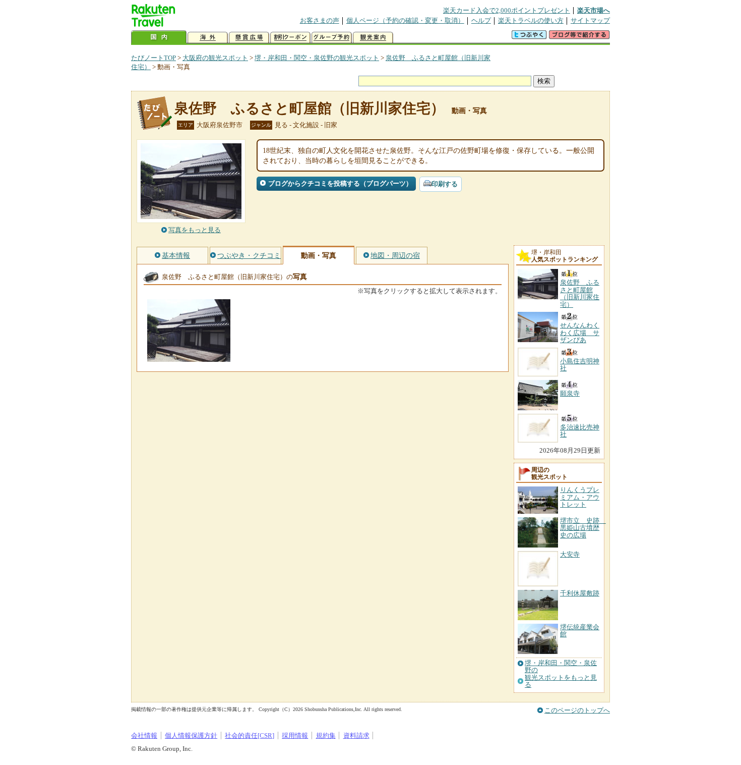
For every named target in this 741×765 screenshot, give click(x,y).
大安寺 (570, 554)
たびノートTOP (153, 58)
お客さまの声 (319, 20)
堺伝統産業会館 (579, 630)
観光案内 (373, 37)
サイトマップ (590, 20)
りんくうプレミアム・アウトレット (579, 497)
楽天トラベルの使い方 (531, 20)
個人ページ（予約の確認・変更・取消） (405, 20)
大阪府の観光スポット (215, 58)
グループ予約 (332, 37)
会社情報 (144, 735)
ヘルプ (481, 20)
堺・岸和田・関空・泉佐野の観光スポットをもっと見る (561, 674)
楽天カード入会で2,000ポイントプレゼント (506, 10)
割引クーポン (290, 37)
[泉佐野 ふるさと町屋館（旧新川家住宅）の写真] (188, 357)
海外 (208, 37)
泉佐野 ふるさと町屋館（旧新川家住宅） (309, 108)
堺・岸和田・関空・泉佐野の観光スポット (317, 58)
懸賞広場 (249, 37)
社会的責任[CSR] (249, 735)
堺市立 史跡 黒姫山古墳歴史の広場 (583, 528)
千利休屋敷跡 (579, 593)
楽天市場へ (593, 10)
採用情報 (295, 735)
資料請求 (356, 735)
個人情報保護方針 (191, 735)
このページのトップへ (577, 710)
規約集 (326, 735)
